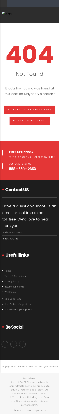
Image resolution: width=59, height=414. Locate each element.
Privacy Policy (12, 281)
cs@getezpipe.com (13, 232)
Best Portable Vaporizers (18, 304)
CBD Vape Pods (13, 298)
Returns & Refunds (14, 286)
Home (8, 270)
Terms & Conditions (15, 276)
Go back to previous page (29, 109)
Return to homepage (29, 120)
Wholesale (10, 292)
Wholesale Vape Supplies (18, 309)
